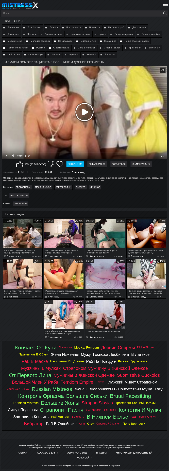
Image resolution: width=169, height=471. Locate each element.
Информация (75, 164)
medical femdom (19, 195)
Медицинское (14, 41)
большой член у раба (35, 382)
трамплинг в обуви (34, 354)
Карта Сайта (84, 457)
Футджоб (73, 54)
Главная (22, 452)
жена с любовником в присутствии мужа (113, 389)
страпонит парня (61, 409)
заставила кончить (31, 416)
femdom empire (76, 382)
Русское (40, 47)
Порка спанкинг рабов (137, 41)
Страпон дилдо (112, 47)
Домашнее (13, 34)
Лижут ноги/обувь (151, 34)
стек (90, 423)
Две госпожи (139, 27)
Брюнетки (94, 27)
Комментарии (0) (141, 164)
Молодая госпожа (40, 41)
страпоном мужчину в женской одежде (105, 368)
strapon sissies (97, 402)
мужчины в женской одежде (84, 375)
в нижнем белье (107, 416)
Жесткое (32, 34)
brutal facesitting (130, 396)
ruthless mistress (26, 403)
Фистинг (56, 54)
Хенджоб (91, 54)
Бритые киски (73, 27)
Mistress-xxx (39, 445)
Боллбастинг (34, 27)
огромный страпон (108, 423)
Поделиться (119, 164)
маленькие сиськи (17, 389)
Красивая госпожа (80, 34)
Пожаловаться (97, 164)
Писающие (110, 41)
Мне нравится (19, 164)
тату (158, 389)
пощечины (65, 347)
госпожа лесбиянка (111, 354)
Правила (101, 452)
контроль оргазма (41, 396)
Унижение (154, 47)
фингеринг (109, 409)
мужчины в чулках (41, 368)
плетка (100, 382)
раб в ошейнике (61, 423)
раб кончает (60, 416)
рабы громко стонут (143, 416)
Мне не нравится (51, 164)
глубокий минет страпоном (131, 382)
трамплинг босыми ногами (135, 403)
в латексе (140, 354)
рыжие (123, 361)
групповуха (139, 361)
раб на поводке (101, 361)
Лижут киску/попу (124, 34)
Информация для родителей (134, 452)
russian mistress (52, 389)
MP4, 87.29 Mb (20, 204)
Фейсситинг (13, 54)
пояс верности (134, 423)
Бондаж (54, 27)
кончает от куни (35, 347)
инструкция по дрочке (67, 361)
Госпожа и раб (116, 27)
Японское (110, 54)
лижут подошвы (23, 410)
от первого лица (30, 375)
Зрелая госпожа (53, 34)
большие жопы (60, 403)
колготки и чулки (140, 409)
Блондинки (13, 27)
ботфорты (78, 416)
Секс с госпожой (87, 47)
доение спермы (118, 347)
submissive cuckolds (138, 375)
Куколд (102, 34)
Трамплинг (135, 47)
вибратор (34, 423)
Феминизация (35, 54)
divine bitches (145, 347)
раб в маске (35, 361)
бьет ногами (93, 409)
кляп (82, 423)
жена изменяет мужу (71, 354)
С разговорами (61, 47)
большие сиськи (87, 396)
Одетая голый (88, 41)
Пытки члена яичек (17, 47)
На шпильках (65, 41)
